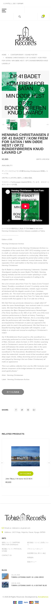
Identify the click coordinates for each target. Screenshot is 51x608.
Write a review (42, 159)
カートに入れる (25, 473)
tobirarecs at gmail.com (21, 528)
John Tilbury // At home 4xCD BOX (18, 479)
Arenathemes (43, 597)
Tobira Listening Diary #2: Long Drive (27, 577)
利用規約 (30, 557)
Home (4, 55)
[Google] (34, 410)
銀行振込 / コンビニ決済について (38, 544)
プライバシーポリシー (35, 549)
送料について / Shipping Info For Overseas (11, 544)
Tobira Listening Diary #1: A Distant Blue (29, 585)
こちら (20, 228)
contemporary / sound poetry (24, 55)
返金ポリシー (32, 562)
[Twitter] (22, 410)
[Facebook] (16, 410)
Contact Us (7, 555)
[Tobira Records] (25, 35)
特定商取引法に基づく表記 (36, 553)
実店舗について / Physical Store (12, 550)
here (31, 228)
